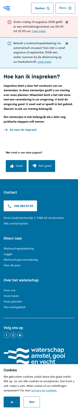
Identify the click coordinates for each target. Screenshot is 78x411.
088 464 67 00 (23, 206)
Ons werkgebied (14, 307)
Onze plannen (13, 301)
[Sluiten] (67, 22)
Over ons (9, 290)
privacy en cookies (43, 390)
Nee (31, 402)
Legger (8, 254)
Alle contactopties (16, 223)
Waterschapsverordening (21, 260)
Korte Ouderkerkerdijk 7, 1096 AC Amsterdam (34, 218)
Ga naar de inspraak (23, 130)
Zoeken (40, 8)
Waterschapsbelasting (19, 248)
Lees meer (39, 31)
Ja (11, 402)
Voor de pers (12, 265)
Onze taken (11, 296)
